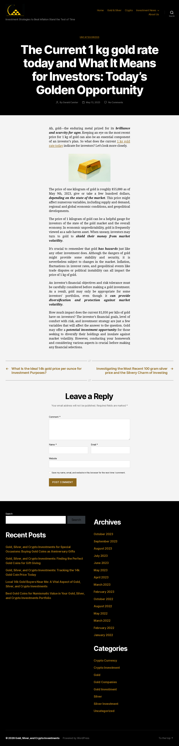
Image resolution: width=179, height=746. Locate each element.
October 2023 (103, 534)
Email (94, 444)
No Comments (115, 102)
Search (9, 513)
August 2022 (103, 606)
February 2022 (104, 628)
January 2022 (103, 635)
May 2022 (101, 613)
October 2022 (103, 599)
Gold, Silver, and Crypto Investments (37, 738)
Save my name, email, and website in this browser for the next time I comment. (88, 472)
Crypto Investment (107, 667)
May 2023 (101, 570)
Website (53, 458)
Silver (98, 696)
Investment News (146, 10)
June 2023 (101, 563)
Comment (55, 417)
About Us (154, 14)
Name (53, 444)
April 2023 (101, 577)
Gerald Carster (70, 102)
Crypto (129, 10)
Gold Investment (105, 689)
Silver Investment (106, 704)
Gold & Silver (114, 10)
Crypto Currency (105, 660)
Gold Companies (105, 682)
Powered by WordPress (76, 738)
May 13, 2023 (93, 102)
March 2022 (102, 620)
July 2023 (101, 556)
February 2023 (104, 592)
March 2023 (102, 584)
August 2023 (103, 548)
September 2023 (105, 541)
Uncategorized (89, 37)
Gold (97, 675)
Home (100, 10)
